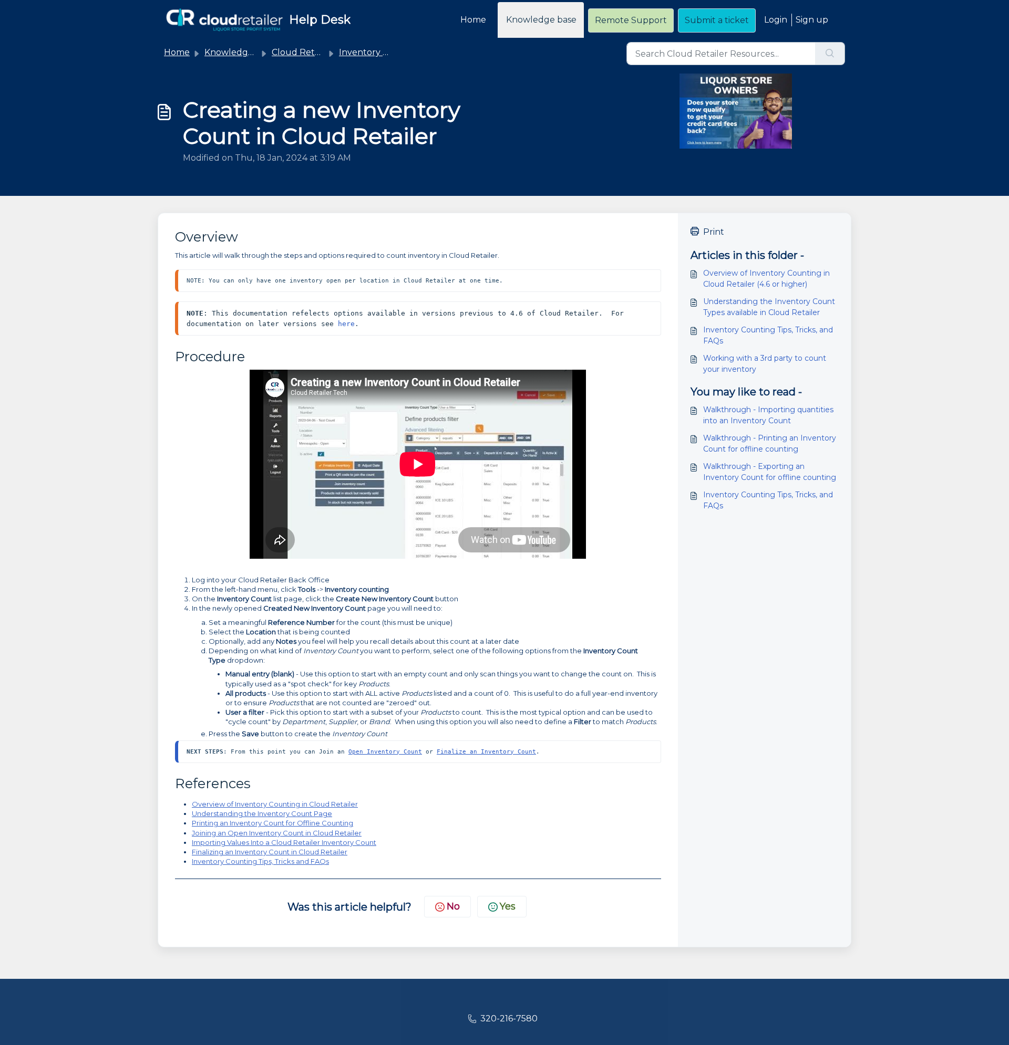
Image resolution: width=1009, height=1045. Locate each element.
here (346, 324)
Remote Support (631, 20)
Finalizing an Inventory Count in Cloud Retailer (269, 852)
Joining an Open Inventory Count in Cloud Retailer (277, 833)
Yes (508, 906)
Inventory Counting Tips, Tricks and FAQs (260, 861)
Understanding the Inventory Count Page (262, 813)
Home (473, 20)
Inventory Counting (381, 52)
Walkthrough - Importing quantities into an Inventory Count (768, 415)
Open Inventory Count (385, 751)
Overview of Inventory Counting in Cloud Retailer (275, 804)
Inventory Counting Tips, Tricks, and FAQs (768, 335)
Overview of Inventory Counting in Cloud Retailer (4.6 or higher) (766, 278)
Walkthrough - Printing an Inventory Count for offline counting (769, 443)
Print (713, 232)
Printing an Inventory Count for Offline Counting (272, 823)
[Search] (830, 53)
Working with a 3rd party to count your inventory (764, 363)
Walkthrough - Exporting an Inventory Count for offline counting (769, 472)
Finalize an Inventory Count (486, 751)
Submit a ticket (717, 20)
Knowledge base (541, 20)
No (453, 906)
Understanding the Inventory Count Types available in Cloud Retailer (769, 307)
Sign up (812, 20)
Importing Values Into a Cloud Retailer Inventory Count (284, 842)
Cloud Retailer (302, 52)
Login (775, 20)
